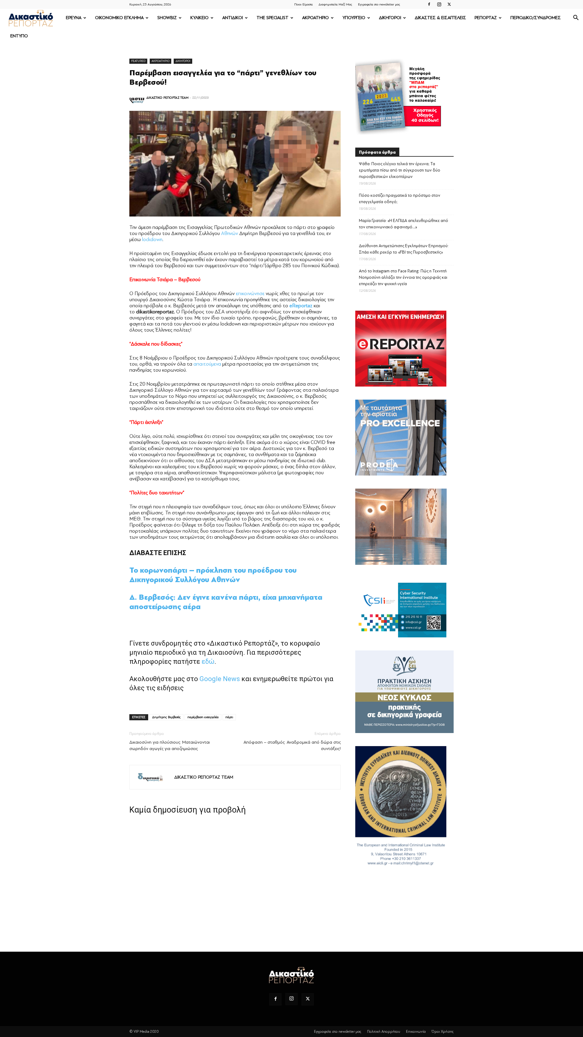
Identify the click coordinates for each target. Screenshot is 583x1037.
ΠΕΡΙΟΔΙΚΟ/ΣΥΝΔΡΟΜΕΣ (535, 17)
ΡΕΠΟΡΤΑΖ (486, 17)
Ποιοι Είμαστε (303, 4)
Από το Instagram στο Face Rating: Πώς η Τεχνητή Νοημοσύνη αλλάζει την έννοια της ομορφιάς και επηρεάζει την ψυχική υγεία (403, 277)
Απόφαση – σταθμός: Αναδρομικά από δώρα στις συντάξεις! (292, 745)
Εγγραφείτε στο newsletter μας (379, 4)
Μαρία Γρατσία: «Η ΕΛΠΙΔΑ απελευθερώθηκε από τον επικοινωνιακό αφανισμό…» (403, 223)
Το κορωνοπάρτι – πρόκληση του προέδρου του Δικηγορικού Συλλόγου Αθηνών (213, 575)
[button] (575, 18)
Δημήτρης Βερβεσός (166, 717)
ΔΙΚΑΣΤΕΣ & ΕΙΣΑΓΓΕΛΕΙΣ (440, 17)
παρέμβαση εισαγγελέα (203, 717)
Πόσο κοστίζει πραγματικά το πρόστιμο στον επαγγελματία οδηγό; (399, 198)
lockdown (152, 239)
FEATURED (138, 61)
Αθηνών (229, 233)
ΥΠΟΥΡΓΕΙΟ (354, 17)
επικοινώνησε (250, 293)
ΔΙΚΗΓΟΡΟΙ (390, 17)
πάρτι (229, 717)
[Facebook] (429, 4)
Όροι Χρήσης (442, 1031)
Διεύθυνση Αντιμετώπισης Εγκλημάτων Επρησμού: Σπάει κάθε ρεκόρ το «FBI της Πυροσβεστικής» (403, 249)
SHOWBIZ (167, 17)
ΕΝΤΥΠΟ (19, 36)
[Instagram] (439, 4)
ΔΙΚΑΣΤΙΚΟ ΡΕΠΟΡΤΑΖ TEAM (167, 97)
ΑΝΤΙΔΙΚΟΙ (232, 17)
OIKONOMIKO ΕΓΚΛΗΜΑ (119, 17)
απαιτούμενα (207, 364)
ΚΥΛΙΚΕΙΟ (199, 17)
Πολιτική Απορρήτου (383, 1031)
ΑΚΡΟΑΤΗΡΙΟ (315, 17)
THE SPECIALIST (272, 17)
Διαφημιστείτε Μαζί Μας (335, 4)
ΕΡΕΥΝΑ (73, 17)
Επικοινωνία (416, 1031)
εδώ (208, 661)
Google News (219, 679)
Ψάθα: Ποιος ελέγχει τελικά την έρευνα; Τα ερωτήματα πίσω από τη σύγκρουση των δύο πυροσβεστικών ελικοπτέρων (399, 170)
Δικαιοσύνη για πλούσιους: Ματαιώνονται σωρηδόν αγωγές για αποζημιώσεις (169, 745)
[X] (449, 4)
